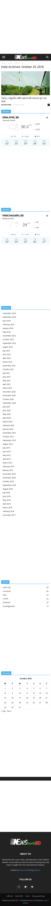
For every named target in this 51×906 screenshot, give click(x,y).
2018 (9, 63)
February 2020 (8, 425)
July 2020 (6, 406)
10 (20, 693)
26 (34, 702)
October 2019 (8, 436)
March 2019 (7, 463)
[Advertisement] (25, 27)
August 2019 (8, 444)
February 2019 (8, 466)
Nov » (9, 711)
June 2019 (7, 451)
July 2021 (6, 373)
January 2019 (8, 470)
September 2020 (9, 403)
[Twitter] (25, 886)
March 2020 (7, 421)
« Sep (3, 711)
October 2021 (8, 369)
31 (20, 707)
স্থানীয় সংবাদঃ (7, 587)
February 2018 (8, 511)
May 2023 (7, 332)
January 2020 (8, 429)
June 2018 (7, 496)
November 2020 (9, 395)
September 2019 (9, 440)
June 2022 (7, 354)
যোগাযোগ (27, 896)
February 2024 (8, 324)
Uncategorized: (9, 606)
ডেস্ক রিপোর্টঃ (7, 591)
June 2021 (7, 377)
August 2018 (8, 489)
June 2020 (7, 410)
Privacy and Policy (38, 896)
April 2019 (7, 459)
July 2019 (6, 448)
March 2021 (7, 388)
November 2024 (9, 313)
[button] (47, 57)
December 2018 (9, 474)
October (17, 63)
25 (27, 702)
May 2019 (7, 455)
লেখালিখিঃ (5, 599)
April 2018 (7, 504)
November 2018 (9, 477)
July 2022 (6, 350)
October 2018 (8, 481)
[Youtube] (32, 886)
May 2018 (7, 500)
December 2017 (9, 515)
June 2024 (7, 321)
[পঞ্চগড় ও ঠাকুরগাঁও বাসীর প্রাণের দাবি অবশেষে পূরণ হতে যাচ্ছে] (25, 83)
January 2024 (8, 328)
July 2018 (6, 492)
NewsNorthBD (6, 105)
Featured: (6, 602)
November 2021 (9, 365)
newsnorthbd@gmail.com (30, 870)
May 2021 (7, 380)
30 (12, 707)
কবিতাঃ (5, 595)
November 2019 (9, 433)
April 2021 (7, 384)
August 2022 (8, 347)
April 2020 (7, 418)
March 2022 (7, 362)
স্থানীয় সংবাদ (10, 896)
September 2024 (9, 317)
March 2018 (7, 507)
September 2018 (9, 485)
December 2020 (9, 392)
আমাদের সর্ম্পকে (19, 896)
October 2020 (8, 399)
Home (3, 63)
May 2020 (7, 414)
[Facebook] (18, 886)
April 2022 (7, 358)
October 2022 (8, 339)
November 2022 (9, 336)
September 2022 (9, 343)
